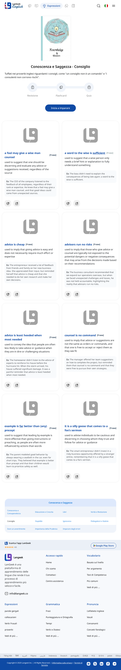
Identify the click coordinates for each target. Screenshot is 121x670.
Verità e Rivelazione (99, 512)
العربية (24, 655)
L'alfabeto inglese (95, 611)
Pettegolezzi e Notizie (99, 521)
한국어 (101, 655)
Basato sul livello (95, 562)
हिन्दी (17, 655)
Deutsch (63, 655)
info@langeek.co (18, 593)
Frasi (48, 611)
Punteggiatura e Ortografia (59, 617)
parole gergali (12, 611)
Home (49, 562)
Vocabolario (93, 555)
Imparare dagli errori (71, 529)
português (75, 655)
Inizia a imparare (60, 108)
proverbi (9, 629)
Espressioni (11, 604)
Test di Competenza (96, 574)
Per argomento (94, 568)
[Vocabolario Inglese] (30, 6)
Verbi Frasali (11, 623)
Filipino (33, 655)
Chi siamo (51, 568)
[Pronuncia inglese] (66, 6)
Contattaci (51, 574)
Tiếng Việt (8, 655)
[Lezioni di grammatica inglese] (36, 6)
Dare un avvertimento (16, 529)
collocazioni (10, 617)
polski (109, 655)
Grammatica (53, 604)
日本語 (85, 655)
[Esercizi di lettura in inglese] (73, 6)
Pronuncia (92, 604)
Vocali (90, 617)
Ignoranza (67, 521)
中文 (93, 655)
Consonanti (92, 623)
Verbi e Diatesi (53, 629)
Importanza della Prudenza (46, 529)
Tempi (49, 623)
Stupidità (38, 521)
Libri (64, 512)
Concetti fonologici (96, 629)
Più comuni (92, 581)
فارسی (42, 655)
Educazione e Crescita (44, 512)
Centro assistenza (54, 581)
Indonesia (53, 655)
